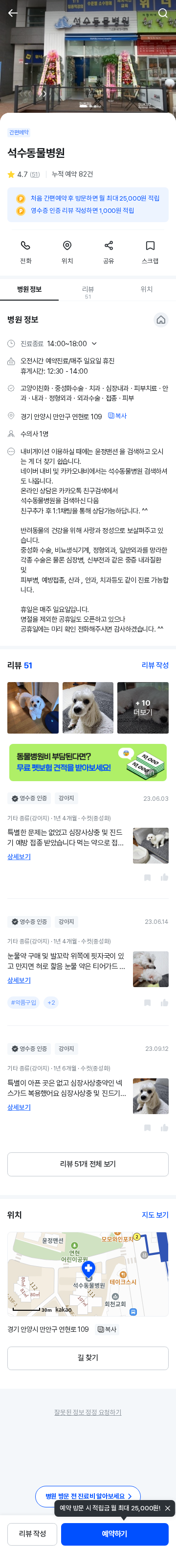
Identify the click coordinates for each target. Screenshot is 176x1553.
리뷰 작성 (32, 1533)
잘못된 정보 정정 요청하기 (87, 1412)
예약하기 (114, 1533)
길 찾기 (88, 1357)
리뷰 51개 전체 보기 (88, 1164)
